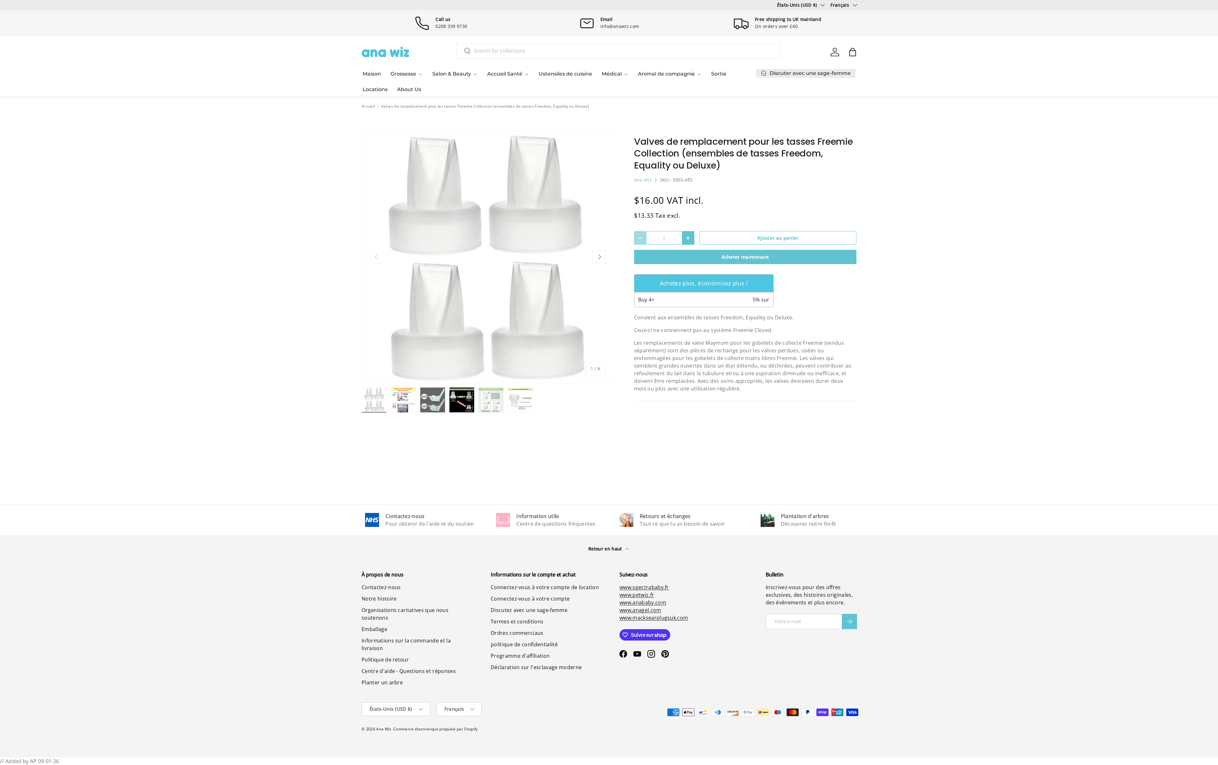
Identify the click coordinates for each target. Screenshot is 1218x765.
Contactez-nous (381, 587)
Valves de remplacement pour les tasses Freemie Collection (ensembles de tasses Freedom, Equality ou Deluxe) (485, 106)
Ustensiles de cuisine (565, 74)
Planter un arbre (382, 682)
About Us (409, 89)
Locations (375, 89)
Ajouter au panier (777, 238)
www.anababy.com (642, 602)
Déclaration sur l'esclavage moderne (536, 667)
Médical (612, 74)
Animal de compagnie (666, 74)
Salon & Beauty (451, 74)
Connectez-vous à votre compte (530, 598)
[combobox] (618, 50)
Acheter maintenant (745, 257)
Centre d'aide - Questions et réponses (409, 671)
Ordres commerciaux (517, 632)
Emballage (374, 629)
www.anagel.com (640, 610)
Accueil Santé (504, 74)
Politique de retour (385, 659)
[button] (853, 52)
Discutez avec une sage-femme (529, 610)
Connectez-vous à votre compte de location (545, 587)
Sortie (718, 74)
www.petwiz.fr (636, 594)
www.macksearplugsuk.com (653, 617)
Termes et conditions (517, 621)
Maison (372, 74)
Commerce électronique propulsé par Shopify (435, 729)
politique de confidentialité (524, 644)
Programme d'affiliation (520, 655)
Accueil (368, 106)
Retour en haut (605, 549)
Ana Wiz (643, 180)
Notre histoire (379, 598)
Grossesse (403, 74)
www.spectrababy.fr (644, 587)
